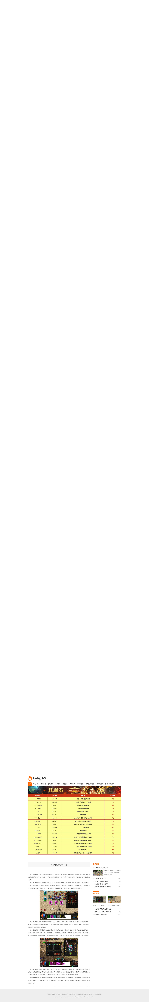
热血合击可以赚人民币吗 (101, 884)
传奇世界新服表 (109, 784)
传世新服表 (100, 784)
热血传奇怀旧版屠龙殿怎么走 (103, 909)
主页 (30, 784)
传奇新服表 (80, 784)
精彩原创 (43, 784)
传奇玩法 (65, 784)
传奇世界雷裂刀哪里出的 (114, 905)
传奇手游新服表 (90, 784)
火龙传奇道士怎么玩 (100, 878)
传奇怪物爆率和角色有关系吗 (103, 886)
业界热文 (57, 784)
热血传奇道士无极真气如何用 (103, 911)
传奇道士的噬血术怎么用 (101, 881)
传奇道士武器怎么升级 (101, 914)
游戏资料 (50, 784)
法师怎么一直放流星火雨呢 (99, 905)
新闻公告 (35, 784)
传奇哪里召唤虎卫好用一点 (100, 868)
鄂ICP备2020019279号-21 (89, 997)
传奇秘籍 (72, 784)
